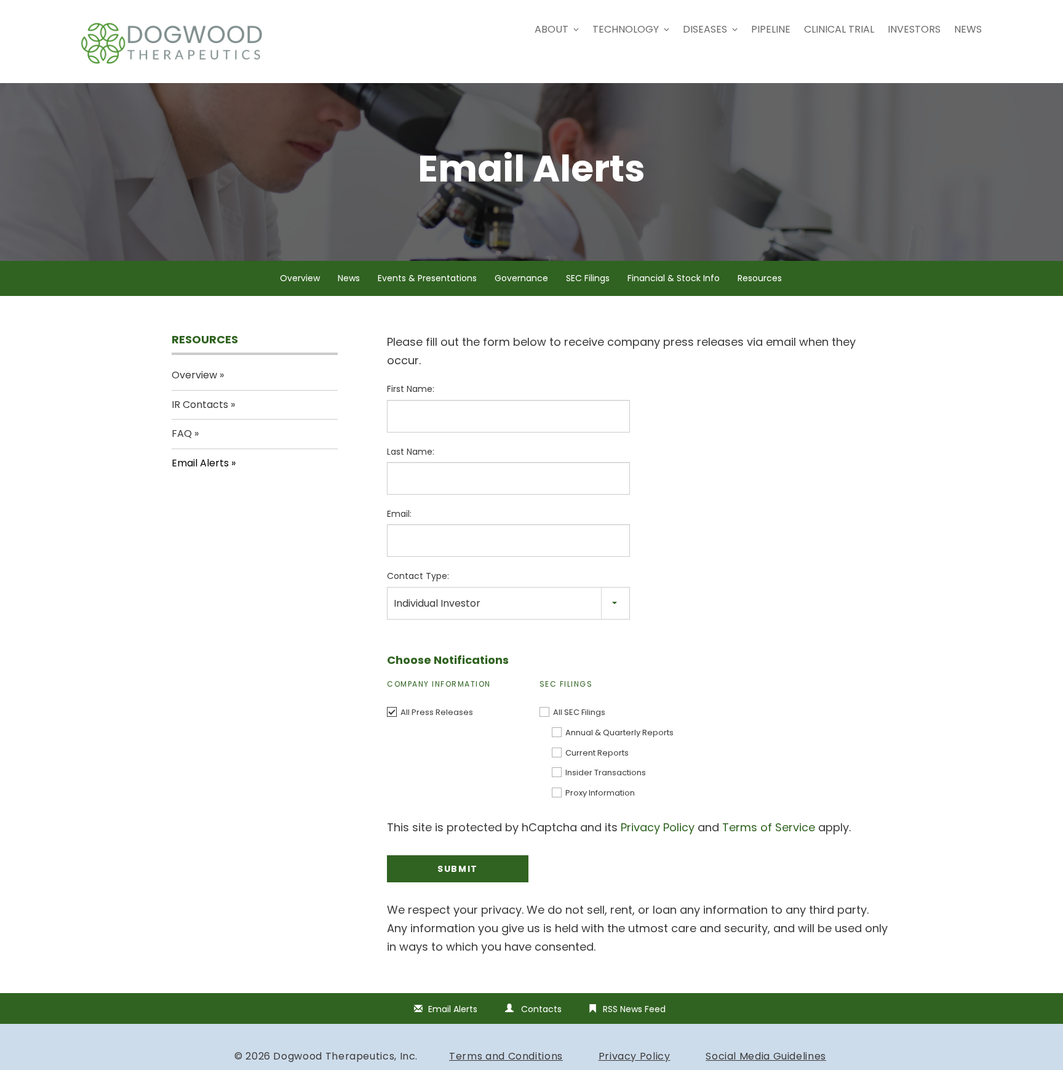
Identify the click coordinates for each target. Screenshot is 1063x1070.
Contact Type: (418, 576)
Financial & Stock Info (673, 278)
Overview (300, 278)
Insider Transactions (605, 772)
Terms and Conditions (506, 1056)
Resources (760, 278)
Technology (625, 29)
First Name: (410, 389)
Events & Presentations (427, 278)
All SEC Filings (579, 712)
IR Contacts (200, 404)
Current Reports (597, 753)
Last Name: (410, 451)
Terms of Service (768, 827)
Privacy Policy (658, 827)
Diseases (705, 29)
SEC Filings (588, 278)
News (968, 29)
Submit (457, 869)
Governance (521, 278)
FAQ (182, 433)
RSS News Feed (634, 1009)
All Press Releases (436, 712)
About (551, 29)
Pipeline (770, 29)
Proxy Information (600, 793)
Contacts (541, 1009)
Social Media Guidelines (766, 1056)
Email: (399, 514)
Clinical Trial (839, 29)
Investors (914, 29)
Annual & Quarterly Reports (619, 732)
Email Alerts (200, 463)
